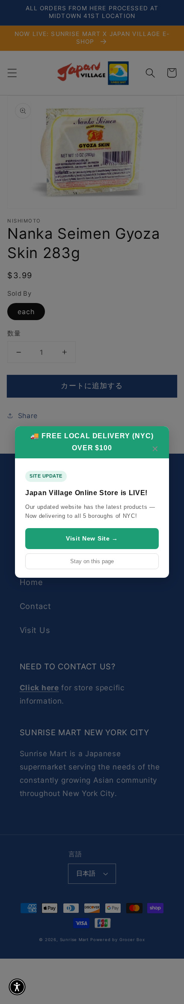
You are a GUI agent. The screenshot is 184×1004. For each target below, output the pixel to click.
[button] (17, 986)
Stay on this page (92, 561)
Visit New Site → (92, 538)
